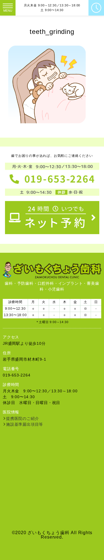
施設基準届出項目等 (24, 424)
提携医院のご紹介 (22, 418)
